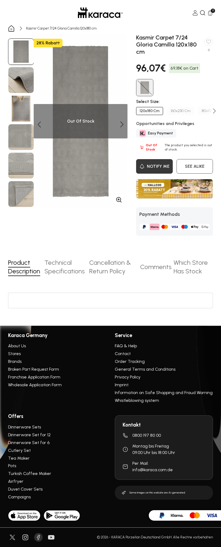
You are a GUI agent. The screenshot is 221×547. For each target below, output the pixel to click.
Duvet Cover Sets (25, 489)
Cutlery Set (19, 450)
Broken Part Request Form (33, 369)
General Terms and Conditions (145, 369)
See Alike (195, 166)
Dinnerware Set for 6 (29, 442)
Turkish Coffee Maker (29, 473)
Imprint (122, 384)
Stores (14, 353)
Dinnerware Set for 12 (29, 434)
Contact (123, 353)
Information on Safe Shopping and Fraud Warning (164, 392)
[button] (39, 124)
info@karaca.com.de (152, 469)
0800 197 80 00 (146, 435)
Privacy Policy (127, 377)
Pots (12, 465)
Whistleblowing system (137, 400)
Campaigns (19, 496)
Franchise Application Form (34, 377)
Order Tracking (130, 361)
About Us (17, 345)
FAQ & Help (126, 345)
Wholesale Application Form (35, 384)
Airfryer (15, 481)
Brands (15, 361)
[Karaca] (100, 12)
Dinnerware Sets (24, 427)
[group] (21, 51)
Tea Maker (19, 458)
